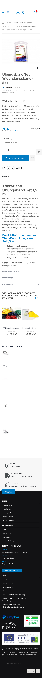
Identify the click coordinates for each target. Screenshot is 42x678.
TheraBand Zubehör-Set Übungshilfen (5, 445)
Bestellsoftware (7, 583)
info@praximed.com (9, 564)
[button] (37, 68)
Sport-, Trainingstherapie (26, 26)
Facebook (4, 168)
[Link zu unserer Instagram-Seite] (38, 671)
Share (21, 168)
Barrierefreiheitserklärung (11, 541)
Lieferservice (7, 591)
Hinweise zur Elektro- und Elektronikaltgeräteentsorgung (13, 606)
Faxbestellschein (8, 587)
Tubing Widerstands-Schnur (12, 328)
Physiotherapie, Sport (23, 23)
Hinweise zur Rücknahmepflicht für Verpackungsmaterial (14, 600)
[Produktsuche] (29, 12)
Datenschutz (6, 533)
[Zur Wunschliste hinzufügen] (32, 158)
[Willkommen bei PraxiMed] (9, 12)
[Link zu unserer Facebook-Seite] (33, 671)
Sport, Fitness (7, 26)
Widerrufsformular (8, 520)
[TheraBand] (11, 87)
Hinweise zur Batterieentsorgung (13, 595)
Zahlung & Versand (8, 513)
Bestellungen (6, 509)
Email (17, 168)
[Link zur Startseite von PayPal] (12, 618)
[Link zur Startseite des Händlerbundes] (9, 625)
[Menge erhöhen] (12, 150)
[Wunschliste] (24, 12)
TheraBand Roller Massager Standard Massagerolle (5, 392)
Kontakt (5, 579)
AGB (4, 529)
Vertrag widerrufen (12, 570)
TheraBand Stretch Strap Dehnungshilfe (5, 366)
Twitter (8, 168)
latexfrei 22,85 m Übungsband (30, 328)
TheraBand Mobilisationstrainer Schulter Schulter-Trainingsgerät (5, 418)
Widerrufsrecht (7, 517)
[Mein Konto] (18, 12)
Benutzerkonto (7, 505)
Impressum (6, 537)
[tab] (21, 177)
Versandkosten (15, 131)
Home (3, 22)
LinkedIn (13, 168)
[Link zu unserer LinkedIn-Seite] (29, 671)
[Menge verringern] (4, 150)
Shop (9, 23)
